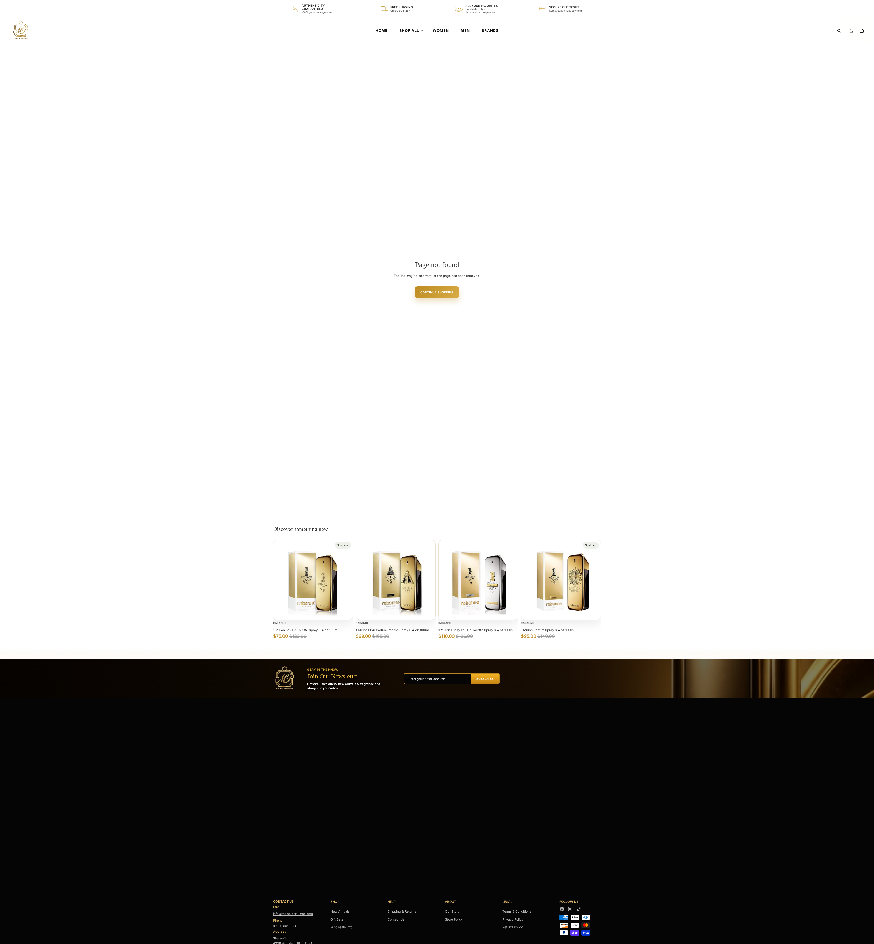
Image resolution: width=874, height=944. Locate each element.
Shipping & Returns (402, 911)
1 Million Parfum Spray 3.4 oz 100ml (547, 630)
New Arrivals (339, 911)
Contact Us (396, 919)
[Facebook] (561, 908)
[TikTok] (578, 908)
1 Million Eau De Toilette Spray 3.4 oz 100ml (305, 630)
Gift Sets (336, 919)
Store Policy (454, 919)
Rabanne (279, 623)
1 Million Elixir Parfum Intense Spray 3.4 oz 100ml (392, 630)
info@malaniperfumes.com (293, 914)
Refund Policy (512, 927)
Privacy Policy (512, 919)
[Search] (839, 31)
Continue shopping (436, 292)
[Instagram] (570, 908)
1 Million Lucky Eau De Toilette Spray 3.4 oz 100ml (475, 630)
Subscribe (485, 678)
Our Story (452, 911)
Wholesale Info (341, 927)
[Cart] (862, 31)
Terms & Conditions (516, 911)
